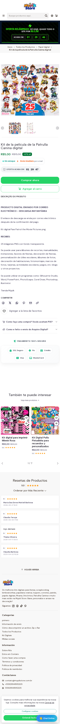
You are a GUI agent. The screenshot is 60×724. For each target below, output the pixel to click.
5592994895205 (13, 688)
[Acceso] (52, 15)
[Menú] (3, 15)
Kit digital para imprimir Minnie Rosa (14, 439)
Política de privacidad (12, 665)
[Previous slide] (3, 128)
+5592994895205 (13, 684)
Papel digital (44, 47)
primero (5, 620)
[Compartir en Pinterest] (23, 303)
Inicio (10, 47)
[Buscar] (46, 15)
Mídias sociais (8, 639)
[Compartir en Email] (30, 303)
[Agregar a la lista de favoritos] (26, 418)
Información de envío (11, 624)
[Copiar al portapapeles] (37, 303)
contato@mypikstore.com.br (18, 680)
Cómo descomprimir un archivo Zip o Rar (21, 628)
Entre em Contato (10, 654)
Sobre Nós (7, 650)
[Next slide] (57, 128)
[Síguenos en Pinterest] (25, 605)
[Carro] (56, 15)
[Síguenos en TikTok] (21, 605)
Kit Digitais (7, 635)
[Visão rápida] (26, 423)
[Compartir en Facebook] (3, 303)
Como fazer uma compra (13, 658)
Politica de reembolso (12, 669)
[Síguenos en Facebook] (17, 605)
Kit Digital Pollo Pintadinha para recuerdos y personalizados (40, 442)
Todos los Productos (25, 47)
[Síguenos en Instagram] (13, 605)
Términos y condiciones (13, 661)
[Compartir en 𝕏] (10, 303)
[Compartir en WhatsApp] (17, 303)
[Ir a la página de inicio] (30, 6)
